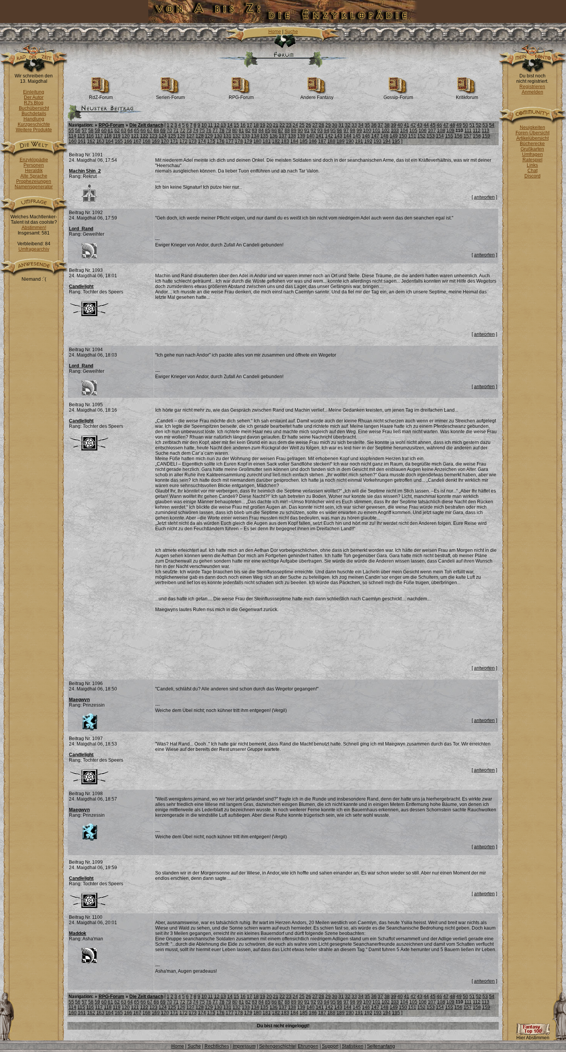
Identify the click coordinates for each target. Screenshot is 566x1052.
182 (276, 141)
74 (195, 130)
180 (257, 141)
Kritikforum (467, 97)
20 (269, 125)
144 (347, 136)
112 (477, 130)
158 (477, 136)
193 (377, 141)
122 (144, 136)
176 (220, 141)
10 (204, 125)
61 (110, 130)
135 (264, 136)
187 (322, 141)
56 (77, 130)
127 (190, 136)
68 (156, 130)
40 (400, 125)
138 (292, 136)
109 (450, 130)
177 (230, 141)
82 (248, 130)
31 (341, 125)
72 (182, 130)
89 (293, 130)
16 (243, 125)
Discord (532, 176)
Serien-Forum (170, 97)
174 (202, 141)
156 (458, 136)
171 (174, 141)
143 (338, 136)
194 (387, 141)
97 (346, 130)
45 (432, 125)
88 (287, 130)
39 (393, 125)
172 (183, 141)
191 (359, 141)
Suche (291, 31)
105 (413, 130)
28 (321, 125)
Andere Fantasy (316, 97)
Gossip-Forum (398, 97)
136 (274, 136)
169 (156, 141)
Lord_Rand (81, 228)
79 (228, 130)
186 (313, 141)
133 (246, 136)
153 (431, 136)
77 (215, 130)
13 (223, 125)
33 (354, 125)
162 (91, 141)
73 (189, 130)
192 (368, 141)
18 (256, 125)
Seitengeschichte (277, 1046)
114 (72, 136)
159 (486, 136)
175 (211, 141)
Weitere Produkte (34, 129)
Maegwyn (79, 699)
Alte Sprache (33, 176)
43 (419, 125)
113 (485, 130)
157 (468, 136)
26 (308, 125)
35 (367, 125)
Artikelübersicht (532, 138)
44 (426, 125)
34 (360, 125)
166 (128, 141)
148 (384, 136)
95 (333, 130)
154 (440, 136)
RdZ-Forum (101, 97)
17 (249, 125)
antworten (484, 197)
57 (84, 130)
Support (330, 1046)
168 (146, 141)
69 (163, 130)
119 (117, 136)
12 (216, 125)
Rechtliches (216, 1046)
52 (478, 125)
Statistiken (352, 1046)
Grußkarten (532, 149)
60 (104, 130)
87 (280, 130)
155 (449, 136)
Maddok (77, 933)
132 (237, 136)
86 (274, 130)
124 (163, 136)
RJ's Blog (34, 103)
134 (255, 136)
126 (181, 136)
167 (137, 141)
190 (350, 141)
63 (123, 130)
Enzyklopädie (34, 159)
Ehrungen (308, 1046)
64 (130, 130)
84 (261, 130)
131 (227, 136)
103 (395, 130)
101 (376, 130)
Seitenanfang (381, 1046)
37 (380, 125)
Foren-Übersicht (532, 133)
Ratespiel (532, 159)
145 (357, 136)
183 (285, 141)
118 (108, 136)
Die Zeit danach (146, 125)
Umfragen (532, 154)
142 (329, 136)
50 (465, 125)
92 (313, 130)
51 (472, 125)
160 (73, 141)
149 (394, 136)
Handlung (33, 119)
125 (172, 136)
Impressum (244, 1046)
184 (294, 141)
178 (239, 141)
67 (149, 130)
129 (209, 136)
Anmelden (532, 92)
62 (117, 130)
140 (310, 136)
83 (254, 130)
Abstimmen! (34, 227)
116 (90, 136)
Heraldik (34, 170)
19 (262, 125)
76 (208, 130)
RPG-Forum (241, 97)
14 (230, 125)
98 (352, 130)
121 (135, 136)
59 (97, 130)
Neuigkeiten (532, 127)
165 (119, 141)
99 (359, 130)
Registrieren (532, 86)
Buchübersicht (34, 108)
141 (320, 136)
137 (283, 136)
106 (423, 130)
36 (374, 125)
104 (404, 130)
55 (71, 130)
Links (532, 165)
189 (341, 141)
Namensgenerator (34, 186)
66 (143, 130)
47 (446, 125)
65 (136, 130)
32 (347, 125)
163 (100, 141)
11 (210, 125)
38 (387, 125)
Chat (532, 170)
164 (109, 141)
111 (468, 130)
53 (485, 125)
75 (202, 130)
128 (200, 136)
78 (221, 130)
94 (326, 130)
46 (439, 125)
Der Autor (34, 97)
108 (441, 130)
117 (99, 136)
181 (267, 141)
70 (169, 130)
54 (491, 125)
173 (193, 141)
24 (295, 125)
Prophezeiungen (33, 181)
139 (301, 136)
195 (396, 141)
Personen (33, 165)
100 (367, 130)
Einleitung (33, 92)
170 (165, 141)
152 (421, 136)
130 (218, 136)
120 (126, 136)
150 (403, 136)
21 (275, 125)
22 (282, 125)
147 (375, 136)
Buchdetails (34, 113)
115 (81, 136)
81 (241, 130)
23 (288, 125)
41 (406, 125)
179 (248, 141)
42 (413, 125)
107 (432, 130)
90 (300, 130)
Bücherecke (532, 143)
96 (339, 130)
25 (302, 125)
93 (320, 130)
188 (331, 141)
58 (91, 130)
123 (153, 136)
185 (304, 141)
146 (366, 136)
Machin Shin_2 (85, 171)
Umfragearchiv (33, 249)
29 (328, 125)
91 (307, 130)
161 (82, 141)
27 (315, 125)
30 (334, 125)
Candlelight (81, 286)
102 (386, 130)
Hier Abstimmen (532, 1037)
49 (459, 125)
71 (176, 130)
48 (452, 125)
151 (412, 136)
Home (274, 31)
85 (267, 130)
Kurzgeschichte (34, 124)
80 (235, 130)
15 (236, 125)
